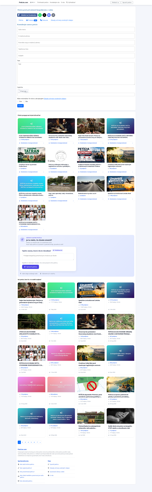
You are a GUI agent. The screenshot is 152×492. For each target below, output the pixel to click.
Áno (20, 101)
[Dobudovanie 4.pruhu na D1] (91, 188)
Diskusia (45, 20)
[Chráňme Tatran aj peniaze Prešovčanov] (31, 160)
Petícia (21, 20)
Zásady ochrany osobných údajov (62, 20)
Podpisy (32, 20)
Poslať (20, 106)
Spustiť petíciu (127, 2)
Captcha (20, 87)
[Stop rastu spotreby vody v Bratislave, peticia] (61, 189)
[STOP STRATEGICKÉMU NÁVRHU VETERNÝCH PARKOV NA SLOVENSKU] (31, 131)
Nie (27, 101)
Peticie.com (23, 2)
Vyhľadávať (71, 2)
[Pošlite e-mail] (49, 15)
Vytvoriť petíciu (31, 267)
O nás (63, 2)
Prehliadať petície (42, 2)
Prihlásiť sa (115, 2)
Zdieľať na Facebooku (28, 15)
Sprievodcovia (23, 461)
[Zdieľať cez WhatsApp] (40, 15)
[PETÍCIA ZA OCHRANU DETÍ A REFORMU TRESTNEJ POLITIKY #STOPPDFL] (120, 131)
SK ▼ (33, 2)
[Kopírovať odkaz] (53, 15)
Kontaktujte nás (55, 2)
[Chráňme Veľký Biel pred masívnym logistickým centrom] (120, 160)
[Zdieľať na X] (44, 15)
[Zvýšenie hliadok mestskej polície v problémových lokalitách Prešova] (91, 160)
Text (18, 61)
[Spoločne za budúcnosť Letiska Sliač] (120, 188)
